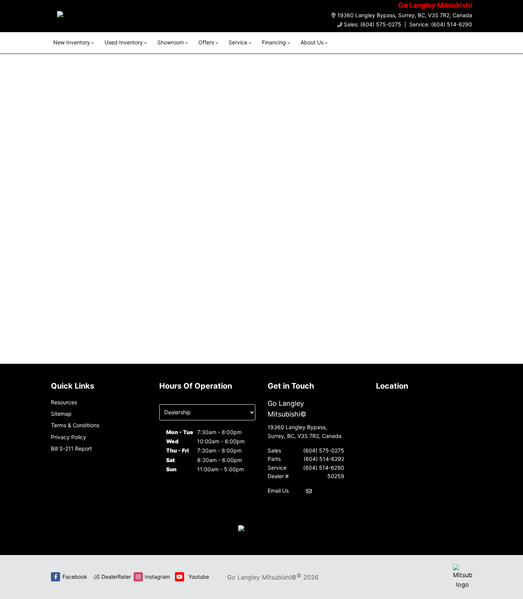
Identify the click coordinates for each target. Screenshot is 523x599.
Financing (274, 42)
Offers (206, 42)
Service (238, 42)
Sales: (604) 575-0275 (372, 24)
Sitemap (61, 413)
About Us (312, 42)
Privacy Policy (68, 437)
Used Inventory (124, 42)
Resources (64, 402)
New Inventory (71, 42)
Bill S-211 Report (71, 448)
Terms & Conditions (75, 425)
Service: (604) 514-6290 (440, 24)
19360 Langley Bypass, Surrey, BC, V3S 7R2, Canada (404, 15)
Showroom (170, 42)
